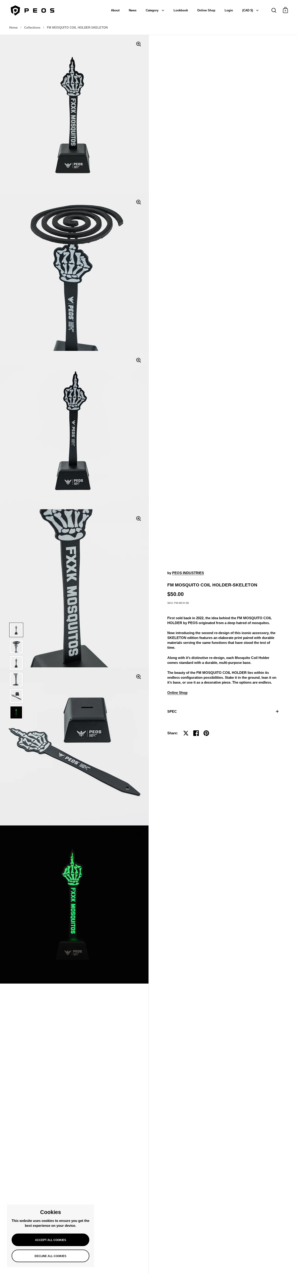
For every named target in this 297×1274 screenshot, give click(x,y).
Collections (32, 27)
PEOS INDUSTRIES (188, 573)
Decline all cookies (50, 1256)
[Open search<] (273, 10)
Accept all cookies (50, 1240)
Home (13, 27)
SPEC (172, 711)
